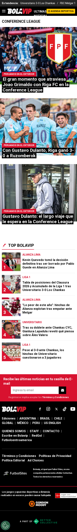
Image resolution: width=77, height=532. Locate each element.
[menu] (3, 11)
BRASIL (45, 418)
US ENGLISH (52, 423)
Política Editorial (13, 460)
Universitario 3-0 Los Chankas (37, 3)
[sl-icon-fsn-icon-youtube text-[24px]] (73, 409)
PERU (36, 423)
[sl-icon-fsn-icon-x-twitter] (56, 409)
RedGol (37, 435)
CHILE (58, 418)
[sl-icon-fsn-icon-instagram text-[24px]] (48, 409)
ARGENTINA (27, 418)
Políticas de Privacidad (55, 456)
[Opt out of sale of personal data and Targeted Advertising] (5, 525)
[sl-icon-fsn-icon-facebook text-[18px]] (40, 409)
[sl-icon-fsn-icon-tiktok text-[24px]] (64, 409)
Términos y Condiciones (55, 397)
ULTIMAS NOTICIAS (40, 14)
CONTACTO (51, 431)
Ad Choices (36, 460)
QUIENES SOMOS (14, 431)
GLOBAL (7, 423)
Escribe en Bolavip (15, 435)
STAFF (34, 431)
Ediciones (9, 418)
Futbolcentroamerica (17, 440)
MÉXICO (22, 423)
